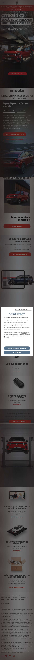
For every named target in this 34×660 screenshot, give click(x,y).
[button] (23, 309)
